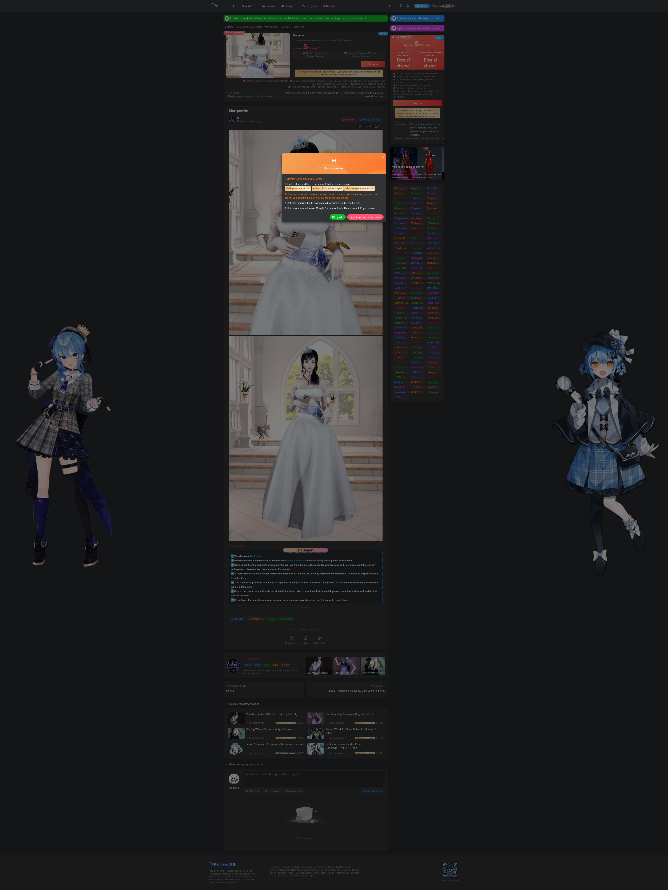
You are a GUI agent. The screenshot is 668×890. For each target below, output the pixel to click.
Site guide (337, 217)
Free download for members (365, 217)
